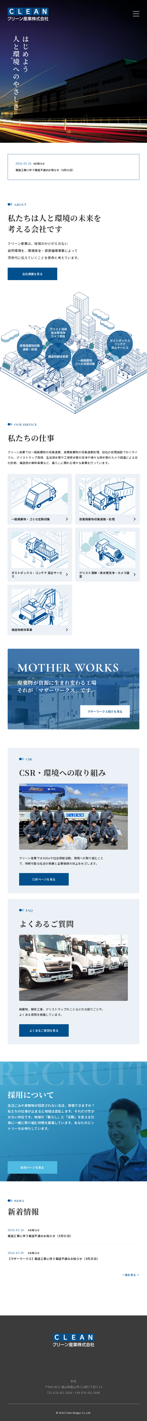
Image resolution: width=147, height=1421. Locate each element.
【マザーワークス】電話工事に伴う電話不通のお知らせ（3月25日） (54, 1259)
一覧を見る (129, 1275)
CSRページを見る (44, 879)
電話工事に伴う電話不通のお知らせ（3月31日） (45, 170)
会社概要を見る (32, 274)
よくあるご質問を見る (44, 1030)
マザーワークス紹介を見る (105, 711)
